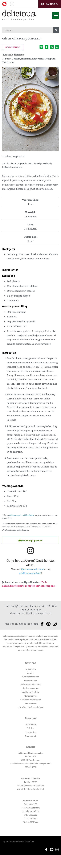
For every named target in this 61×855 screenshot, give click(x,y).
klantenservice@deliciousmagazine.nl (30, 613)
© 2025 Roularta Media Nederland (18, 841)
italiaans (26, 58)
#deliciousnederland (30, 573)
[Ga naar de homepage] (19, 13)
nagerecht (38, 58)
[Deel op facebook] (46, 47)
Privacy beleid (30, 680)
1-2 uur (6, 58)
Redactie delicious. (13, 54)
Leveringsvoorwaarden (30, 699)
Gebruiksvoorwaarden (31, 684)
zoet (12, 62)
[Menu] (55, 15)
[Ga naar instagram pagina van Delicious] (54, 624)
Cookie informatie (30, 676)
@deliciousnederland (32, 569)
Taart (5, 62)
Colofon (30, 728)
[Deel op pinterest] (41, 47)
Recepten (50, 58)
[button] (49, 4)
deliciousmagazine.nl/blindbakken (21, 515)
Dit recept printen (32, 540)
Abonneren (30, 724)
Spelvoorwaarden (30, 688)
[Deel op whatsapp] (57, 47)
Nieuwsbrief (30, 735)
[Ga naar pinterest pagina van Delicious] (47, 624)
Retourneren (30, 703)
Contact (30, 672)
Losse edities (30, 732)
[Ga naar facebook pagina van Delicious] (41, 624)
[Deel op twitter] (52, 47)
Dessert (16, 58)
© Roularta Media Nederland (31, 707)
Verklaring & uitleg (30, 692)
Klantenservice (30, 695)
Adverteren (30, 669)
